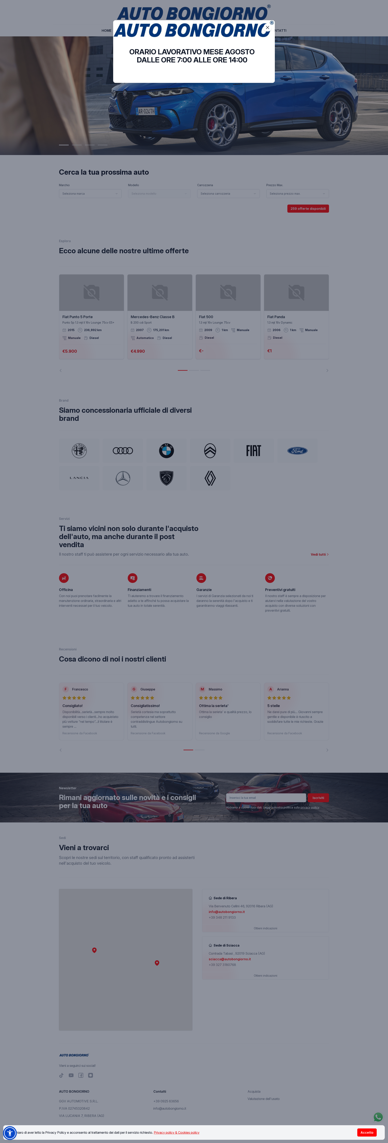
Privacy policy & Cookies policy (176, 1132)
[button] (10, 1133)
